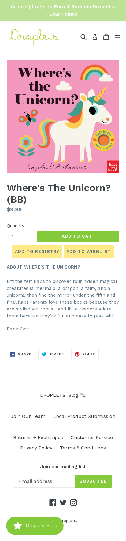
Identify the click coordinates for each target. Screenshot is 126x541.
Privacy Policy (36, 448)
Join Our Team (28, 416)
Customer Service (92, 437)
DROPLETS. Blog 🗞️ (63, 395)
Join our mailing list (63, 466)
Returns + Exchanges (38, 437)
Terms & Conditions (83, 448)
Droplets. (68, 520)
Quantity (15, 225)
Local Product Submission (84, 416)
